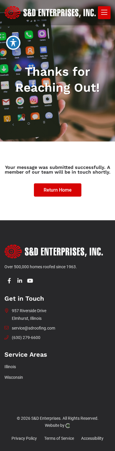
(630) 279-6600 (26, 337)
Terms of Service (59, 438)
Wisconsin (13, 377)
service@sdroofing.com (33, 328)
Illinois (10, 366)
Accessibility (92, 438)
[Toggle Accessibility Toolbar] (13, 43)
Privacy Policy (24, 438)
